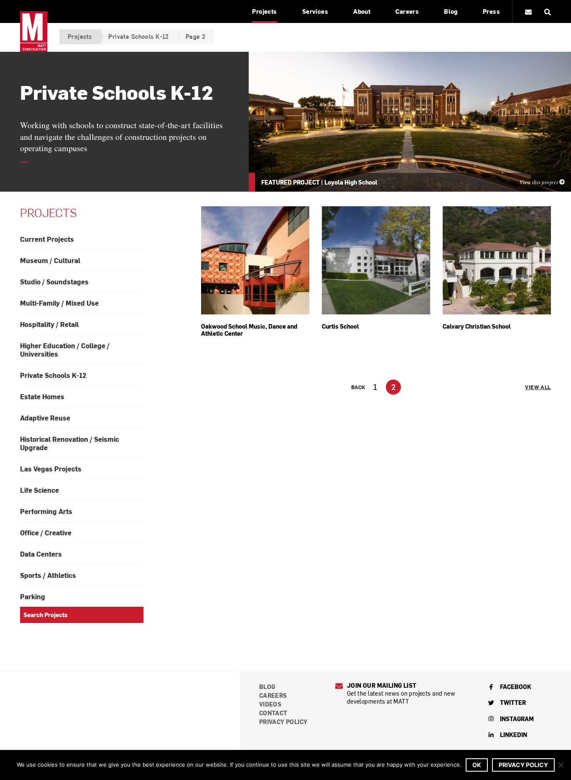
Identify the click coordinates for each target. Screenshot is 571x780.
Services (315, 11)
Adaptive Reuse (45, 417)
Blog (451, 11)
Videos (270, 704)
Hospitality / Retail (49, 324)
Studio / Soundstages (54, 281)
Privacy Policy (283, 722)
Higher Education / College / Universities (65, 349)
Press (491, 11)
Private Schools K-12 (138, 37)
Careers (407, 11)
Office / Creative (45, 532)
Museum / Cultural (50, 260)
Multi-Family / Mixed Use (59, 302)
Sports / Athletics (48, 575)
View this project (539, 182)
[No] (560, 765)
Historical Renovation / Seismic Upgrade (69, 443)
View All (538, 387)
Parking (32, 596)
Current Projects (47, 238)
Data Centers (41, 553)
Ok (476, 764)
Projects (264, 11)
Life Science (39, 489)
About (361, 11)
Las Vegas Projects (51, 468)
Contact (273, 713)
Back (358, 387)
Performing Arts (46, 511)
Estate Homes (42, 396)
